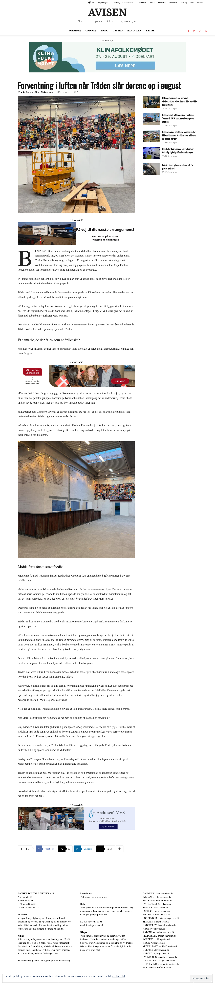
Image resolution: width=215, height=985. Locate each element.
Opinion (90, 30)
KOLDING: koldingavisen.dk (157, 939)
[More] (119, 848)
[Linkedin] (200, 31)
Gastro (118, 30)
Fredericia (162, 2)
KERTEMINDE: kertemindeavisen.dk (161, 964)
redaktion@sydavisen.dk (91, 925)
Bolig (104, 30)
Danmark (142, 2)
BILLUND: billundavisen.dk (156, 914)
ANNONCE (107, 40)
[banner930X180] (76, 233)
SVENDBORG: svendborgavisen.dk (160, 956)
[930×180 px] (107, 57)
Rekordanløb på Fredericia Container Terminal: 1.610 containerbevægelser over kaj (178, 118)
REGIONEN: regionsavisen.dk (157, 900)
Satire (150, 30)
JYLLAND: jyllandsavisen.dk (157, 896)
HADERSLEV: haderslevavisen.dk (159, 925)
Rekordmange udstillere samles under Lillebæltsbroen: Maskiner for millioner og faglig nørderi (179, 135)
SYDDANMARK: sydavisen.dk (158, 903)
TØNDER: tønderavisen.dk (156, 921)
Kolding (184, 2)
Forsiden (75, 30)
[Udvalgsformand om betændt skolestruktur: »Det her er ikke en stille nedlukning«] (151, 102)
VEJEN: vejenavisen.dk (154, 928)
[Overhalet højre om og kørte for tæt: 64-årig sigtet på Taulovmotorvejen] (151, 153)
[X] (205, 31)
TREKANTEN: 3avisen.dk (155, 907)
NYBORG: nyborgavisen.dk (156, 953)
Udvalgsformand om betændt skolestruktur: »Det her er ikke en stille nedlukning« (179, 101)
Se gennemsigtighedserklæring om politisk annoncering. (44, 960)
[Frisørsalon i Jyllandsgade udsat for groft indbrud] (151, 169)
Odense (200, 2)
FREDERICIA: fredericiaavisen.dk (159, 935)
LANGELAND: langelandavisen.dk (160, 960)
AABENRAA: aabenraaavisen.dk (158, 932)
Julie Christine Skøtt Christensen (36, 92)
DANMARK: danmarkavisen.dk (158, 893)
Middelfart (173, 2)
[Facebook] (188, 31)
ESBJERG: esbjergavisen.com (157, 911)
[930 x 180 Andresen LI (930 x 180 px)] (76, 818)
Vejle (192, 2)
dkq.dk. (60, 928)
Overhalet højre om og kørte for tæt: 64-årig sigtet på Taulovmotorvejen (178, 150)
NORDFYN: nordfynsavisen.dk (158, 967)
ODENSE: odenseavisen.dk (156, 949)
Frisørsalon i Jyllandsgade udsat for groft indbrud (178, 166)
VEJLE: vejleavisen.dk (154, 942)
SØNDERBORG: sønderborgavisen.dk (161, 918)
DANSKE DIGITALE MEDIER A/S (36, 893)
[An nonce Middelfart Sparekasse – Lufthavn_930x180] (76, 376)
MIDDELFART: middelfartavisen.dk (160, 946)
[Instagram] (194, 31)
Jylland (152, 2)
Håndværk (134, 30)
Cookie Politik (118, 976)
